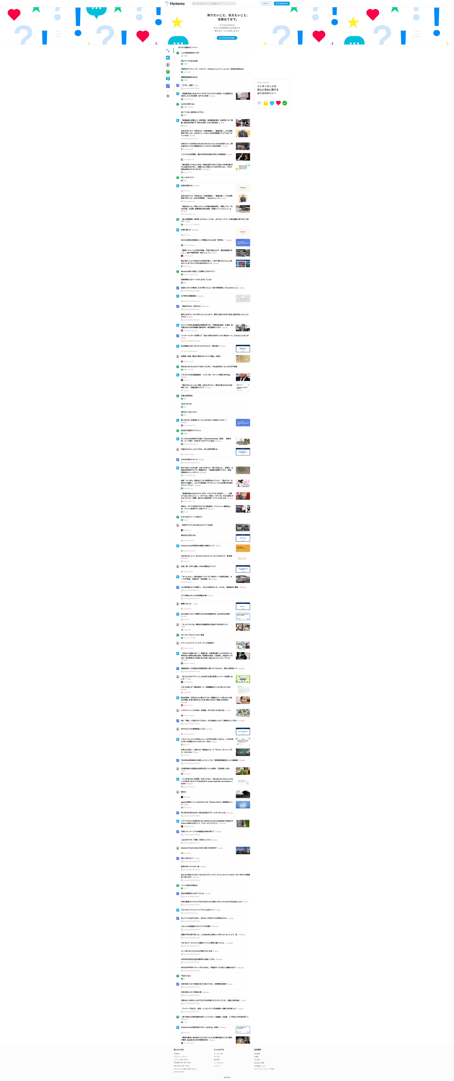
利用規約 (176, 1054)
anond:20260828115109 (191, 724)
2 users (187, 221)
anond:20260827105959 (191, 835)
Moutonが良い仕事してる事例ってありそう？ (198, 271)
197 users (242, 935)
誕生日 (183, 792)
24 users (196, 186)
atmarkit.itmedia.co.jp (190, 444)
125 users (184, 702)
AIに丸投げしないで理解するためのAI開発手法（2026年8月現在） (206, 614)
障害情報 (217, 1060)
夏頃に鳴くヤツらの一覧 (190, 866)
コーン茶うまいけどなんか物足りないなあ (196, 951)
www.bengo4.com (189, 214)
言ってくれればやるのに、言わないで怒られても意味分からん (204, 918)
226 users (203, 472)
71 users (229, 154)
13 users (225, 146)
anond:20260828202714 (191, 590)
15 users (207, 893)
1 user (195, 604)
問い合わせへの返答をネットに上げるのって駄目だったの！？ (204, 420)
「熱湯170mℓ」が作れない (191, 306)
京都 (184, 399)
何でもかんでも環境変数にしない (193, 729)
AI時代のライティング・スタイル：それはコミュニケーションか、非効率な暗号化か (212, 69)
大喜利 (185, 56)
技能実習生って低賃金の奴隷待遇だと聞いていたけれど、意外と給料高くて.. (209, 668)
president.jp (187, 266)
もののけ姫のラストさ (189, 459)
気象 (184, 282)
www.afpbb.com (188, 159)
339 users (222, 823)
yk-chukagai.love (189, 1043)
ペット (185, 888)
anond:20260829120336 (191, 341)
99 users (184, 689)
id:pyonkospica (188, 648)
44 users (201, 459)
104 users (215, 926)
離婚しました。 (187, 604)
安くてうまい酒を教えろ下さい (192, 112)
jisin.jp (185, 126)
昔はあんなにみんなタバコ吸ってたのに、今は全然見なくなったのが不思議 (209, 367)
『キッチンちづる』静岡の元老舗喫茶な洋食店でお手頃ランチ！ (205, 624)
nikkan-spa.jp (187, 705)
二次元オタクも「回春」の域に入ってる (196, 840)
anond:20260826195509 (191, 880)
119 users (184, 660)
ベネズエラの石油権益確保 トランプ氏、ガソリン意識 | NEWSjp (205, 375)
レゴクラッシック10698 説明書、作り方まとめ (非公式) (202, 710)
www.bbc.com (188, 256)
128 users (206, 169)
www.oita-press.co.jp (190, 138)
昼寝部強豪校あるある (189, 77)
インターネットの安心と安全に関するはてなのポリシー (268, 88)
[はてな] (174, 3)
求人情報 (257, 1060)
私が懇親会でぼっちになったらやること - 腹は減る (200, 346)
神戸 (184, 415)
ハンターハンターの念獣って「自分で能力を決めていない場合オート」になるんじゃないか (215, 335)
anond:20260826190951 (191, 896)
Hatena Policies (179, 1072)
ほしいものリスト (187, 177)
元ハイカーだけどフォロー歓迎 (192, 635)
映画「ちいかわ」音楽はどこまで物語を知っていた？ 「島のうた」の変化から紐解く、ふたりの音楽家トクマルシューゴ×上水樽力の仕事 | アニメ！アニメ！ (207, 482)
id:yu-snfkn (187, 774)
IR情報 (256, 1057)
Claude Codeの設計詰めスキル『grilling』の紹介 (200, 1027)
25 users (198, 485)
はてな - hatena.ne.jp (190, 274)
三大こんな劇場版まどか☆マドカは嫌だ (196, 926)
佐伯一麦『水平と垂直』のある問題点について (198, 566)
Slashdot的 (187, 72)
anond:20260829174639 (191, 88)
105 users (219, 959)
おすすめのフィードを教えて (191, 517)
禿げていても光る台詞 (189, 61)
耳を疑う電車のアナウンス (191, 430)
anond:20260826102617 (191, 962)
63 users (242, 760)
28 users (211, 509)
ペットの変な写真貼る (189, 885)
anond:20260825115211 (191, 1012)
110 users (228, 240)
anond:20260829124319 (191, 309)
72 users (230, 984)
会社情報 (257, 1054)
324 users (229, 813)
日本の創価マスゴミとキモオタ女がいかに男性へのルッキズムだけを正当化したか (211, 902)
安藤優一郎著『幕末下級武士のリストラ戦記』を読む (201, 356)
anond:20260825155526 (191, 995)
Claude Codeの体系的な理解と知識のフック (198, 546)
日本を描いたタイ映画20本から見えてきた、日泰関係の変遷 (203, 984)
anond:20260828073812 (191, 763)
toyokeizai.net (188, 149)
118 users (216, 263)
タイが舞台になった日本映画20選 (193, 595)
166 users (189, 784)
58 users (184, 211)
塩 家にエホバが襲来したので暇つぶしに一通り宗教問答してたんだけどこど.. (210, 288)
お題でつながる (188, 107)
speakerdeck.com (189, 551)
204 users (195, 230)
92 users (241, 668)
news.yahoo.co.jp (189, 201)
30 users (214, 840)
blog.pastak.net (188, 99)
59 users (218, 546)
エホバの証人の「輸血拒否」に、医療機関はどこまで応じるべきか (206, 687)
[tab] (167, 50)
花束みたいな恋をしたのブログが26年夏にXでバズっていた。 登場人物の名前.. (210, 1000)
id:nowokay (187, 853)
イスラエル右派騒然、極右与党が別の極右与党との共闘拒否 (203, 154)
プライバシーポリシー (181, 1057)
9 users (195, 85)
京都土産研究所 (187, 396)
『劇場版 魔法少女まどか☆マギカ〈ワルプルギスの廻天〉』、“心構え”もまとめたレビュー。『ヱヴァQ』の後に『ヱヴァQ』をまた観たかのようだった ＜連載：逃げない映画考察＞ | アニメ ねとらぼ (207, 495)
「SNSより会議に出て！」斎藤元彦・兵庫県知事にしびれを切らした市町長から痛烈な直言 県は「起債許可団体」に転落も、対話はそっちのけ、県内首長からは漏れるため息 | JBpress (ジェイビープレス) (207, 655)
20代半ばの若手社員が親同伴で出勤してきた (198, 959)
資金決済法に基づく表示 (181, 1066)
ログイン (266, 3)
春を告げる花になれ (188, 535)
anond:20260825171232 (191, 987)
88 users (218, 441)
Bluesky (186, 520)
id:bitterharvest (188, 361)
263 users (205, 306)
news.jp (185, 380)
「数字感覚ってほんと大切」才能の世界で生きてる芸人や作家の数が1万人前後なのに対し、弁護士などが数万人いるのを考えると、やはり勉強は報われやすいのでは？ (207, 167)
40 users (190, 317)
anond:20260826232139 (191, 861)
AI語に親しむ (186, 230)
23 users (192, 135)
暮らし (185, 180)
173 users (229, 943)
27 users (228, 710)
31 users (210, 595)
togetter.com (187, 172)
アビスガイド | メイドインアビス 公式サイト (197, 910)
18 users (214, 741)
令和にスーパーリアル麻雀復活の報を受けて (197, 831)
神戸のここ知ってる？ (189, 412)
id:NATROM (187, 692)
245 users (184, 558)
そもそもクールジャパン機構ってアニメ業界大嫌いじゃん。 (203, 943)
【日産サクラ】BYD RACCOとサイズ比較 (196, 525)
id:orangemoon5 (188, 540)
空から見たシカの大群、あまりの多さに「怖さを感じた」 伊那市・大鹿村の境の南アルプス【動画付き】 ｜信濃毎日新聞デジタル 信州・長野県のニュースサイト (207, 470)
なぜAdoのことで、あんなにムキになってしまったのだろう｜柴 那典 (206, 556)
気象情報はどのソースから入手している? (196, 280)
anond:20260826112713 (191, 946)
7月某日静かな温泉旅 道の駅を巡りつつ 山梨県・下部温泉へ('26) (205, 768)
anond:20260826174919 (191, 905)
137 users (218, 831)
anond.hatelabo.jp (189, 245)
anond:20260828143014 (191, 671)
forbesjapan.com (188, 826)
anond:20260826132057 (191, 929)
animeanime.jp (188, 488)
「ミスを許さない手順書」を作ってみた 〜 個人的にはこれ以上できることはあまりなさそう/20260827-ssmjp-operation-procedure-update (207, 781)
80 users (223, 198)
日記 (184, 407)
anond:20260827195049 (191, 816)
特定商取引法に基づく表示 (182, 1062)
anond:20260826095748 (191, 954)
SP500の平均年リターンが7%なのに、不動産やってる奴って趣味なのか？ (209, 967)
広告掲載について (260, 1066)
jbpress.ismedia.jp (189, 663)
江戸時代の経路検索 (188, 296)
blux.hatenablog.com (190, 351)
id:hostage (186, 797)
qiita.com (186, 744)
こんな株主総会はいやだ (190, 53)
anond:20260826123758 (191, 938)
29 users (221, 123)
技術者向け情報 (259, 1063)
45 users (212, 96)
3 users (185, 804)
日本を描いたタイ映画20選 (191, 992)
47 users (208, 387)
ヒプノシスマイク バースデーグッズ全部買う (197, 643)
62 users (184, 616)
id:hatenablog (187, 682)
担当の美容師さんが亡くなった (192, 893)
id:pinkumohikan (188, 734)
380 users (200, 296)
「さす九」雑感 (187, 85)
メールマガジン (219, 1063)
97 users (217, 910)
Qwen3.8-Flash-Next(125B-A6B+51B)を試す (199, 848)
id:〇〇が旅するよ (188, 104)
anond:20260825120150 (191, 1003)
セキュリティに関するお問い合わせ (185, 1069)
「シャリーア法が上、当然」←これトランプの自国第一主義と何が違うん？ (209, 1008)
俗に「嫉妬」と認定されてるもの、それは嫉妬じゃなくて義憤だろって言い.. (209, 721)
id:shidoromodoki (189, 715)
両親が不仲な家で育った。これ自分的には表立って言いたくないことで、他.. (209, 935)
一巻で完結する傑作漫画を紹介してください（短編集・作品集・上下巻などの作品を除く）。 (215, 1017)
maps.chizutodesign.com (191, 301)
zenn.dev (186, 619)
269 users (184, 1019)
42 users (214, 253)
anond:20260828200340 (191, 598)
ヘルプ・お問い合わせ (181, 1060)
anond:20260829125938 (191, 291)
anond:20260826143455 (191, 921)
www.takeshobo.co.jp (190, 913)
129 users (225, 327)
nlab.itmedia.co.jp (189, 501)
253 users (205, 992)
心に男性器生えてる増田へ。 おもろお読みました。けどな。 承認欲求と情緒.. (210, 587)
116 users (243, 587)
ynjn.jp (185, 512)
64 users (214, 579)
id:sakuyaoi (187, 630)
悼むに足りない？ (187, 858)
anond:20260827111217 (191, 843)
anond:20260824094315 (191, 971)
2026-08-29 (186, 404)
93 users (222, 346)
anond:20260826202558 (191, 869)
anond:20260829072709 (191, 463)
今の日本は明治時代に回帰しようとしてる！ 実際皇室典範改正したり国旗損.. (210, 760)
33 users (230, 498)
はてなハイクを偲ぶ (189, 638)
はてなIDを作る (282, 3)
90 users (184, 422)
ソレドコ (217, 1066)
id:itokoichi (187, 530)
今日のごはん (186, 976)
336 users (240, 967)
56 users (196, 877)
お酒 (184, 115)
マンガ (185, 1022)
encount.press (188, 582)
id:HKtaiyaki (187, 609)
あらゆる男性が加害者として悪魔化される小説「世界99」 (203, 240)
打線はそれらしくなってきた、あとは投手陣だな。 (200, 449)
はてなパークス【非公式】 (191, 224)
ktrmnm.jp (186, 191)
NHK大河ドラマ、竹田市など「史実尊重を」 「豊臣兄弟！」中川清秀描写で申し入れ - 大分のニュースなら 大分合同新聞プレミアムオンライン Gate (206, 133)
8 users (183, 338)
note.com (186, 390)
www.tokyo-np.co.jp (190, 330)
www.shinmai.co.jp (189, 475)
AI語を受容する (187, 186)
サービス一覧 (218, 1054)
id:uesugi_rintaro (188, 454)
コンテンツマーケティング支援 (264, 1069)
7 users (241, 288)
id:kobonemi (187, 807)
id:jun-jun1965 (188, 571)
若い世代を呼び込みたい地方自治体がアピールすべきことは (203, 813)
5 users (245, 902)
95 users (195, 752)
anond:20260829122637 (191, 320)
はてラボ (217, 1057)
